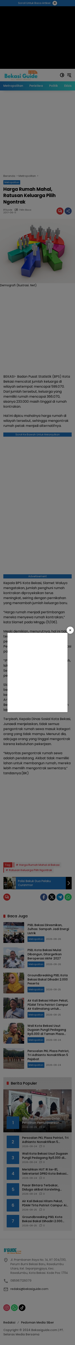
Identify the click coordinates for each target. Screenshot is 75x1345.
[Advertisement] (37, 672)
